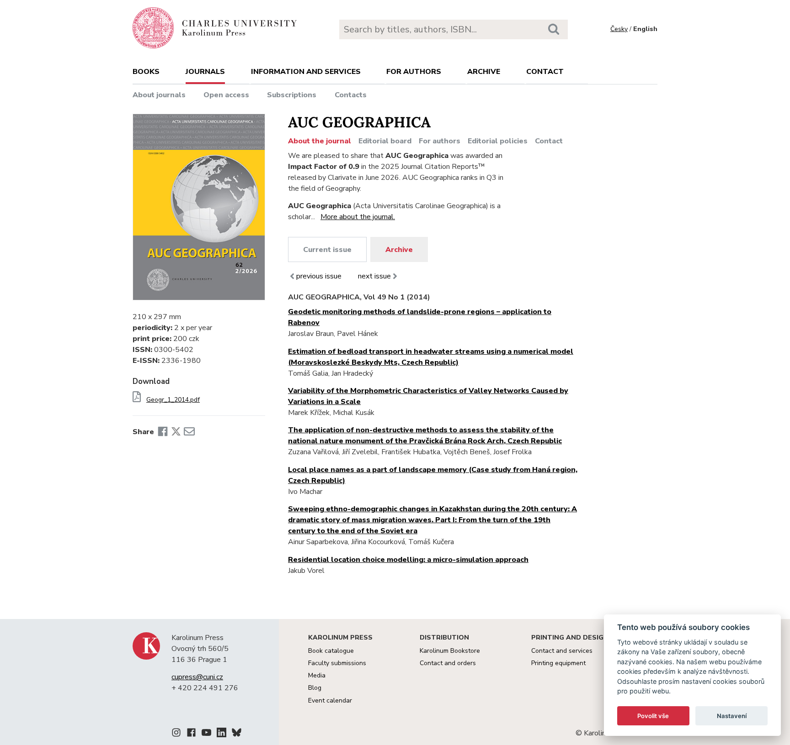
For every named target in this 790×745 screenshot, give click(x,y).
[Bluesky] (236, 734)
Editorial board (384, 141)
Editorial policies (498, 141)
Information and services (306, 72)
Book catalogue (331, 650)
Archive (483, 72)
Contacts (351, 95)
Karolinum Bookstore (450, 650)
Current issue (327, 250)
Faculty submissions (337, 663)
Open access (226, 95)
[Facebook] (163, 432)
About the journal (319, 141)
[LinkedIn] (221, 734)
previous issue (319, 276)
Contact (545, 72)
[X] (176, 432)
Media (317, 675)
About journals (159, 95)
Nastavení (732, 715)
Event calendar (330, 700)
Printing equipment (558, 663)
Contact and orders (448, 663)
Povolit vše (653, 715)
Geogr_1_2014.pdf (173, 400)
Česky (619, 29)
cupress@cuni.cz (197, 677)
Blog (314, 687)
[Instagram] (176, 734)
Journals (205, 72)
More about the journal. (357, 217)
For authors (413, 72)
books (146, 72)
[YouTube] (206, 734)
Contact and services (561, 650)
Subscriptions (291, 95)
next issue (374, 276)
